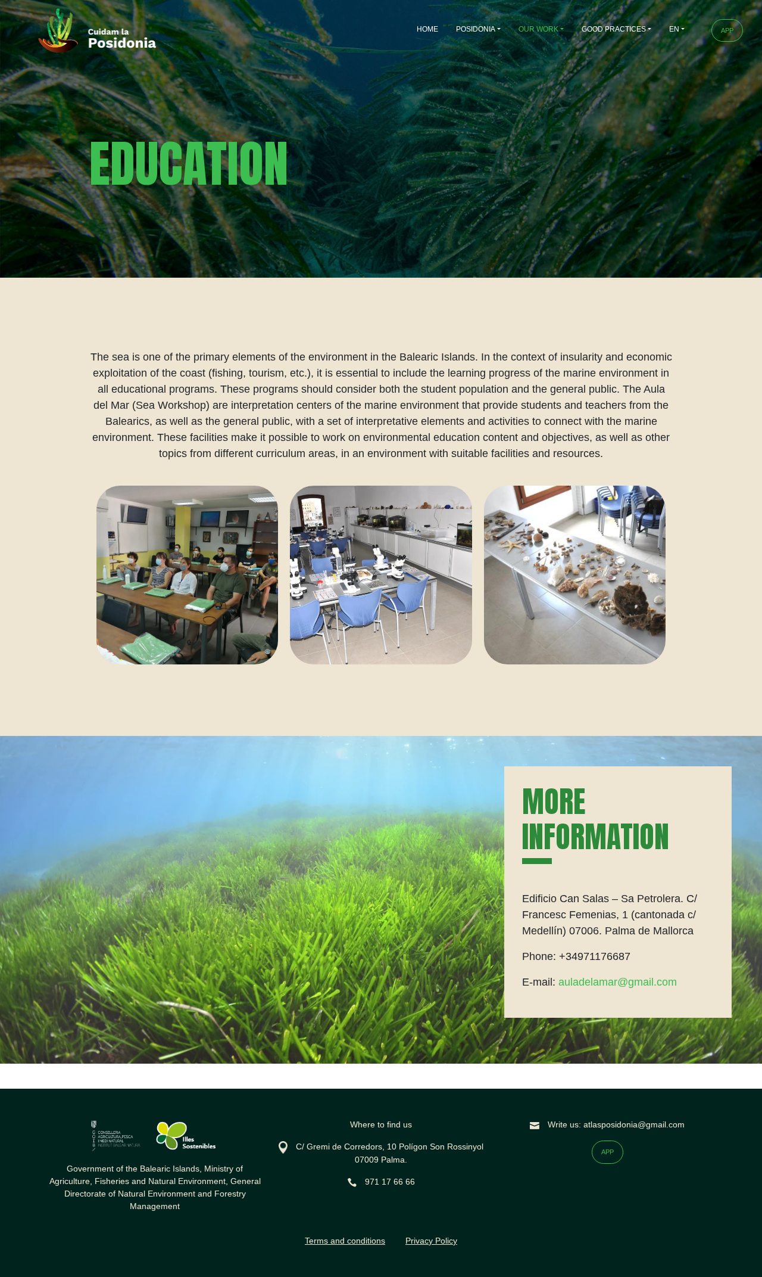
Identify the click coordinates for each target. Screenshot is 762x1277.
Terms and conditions (345, 1240)
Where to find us (381, 1124)
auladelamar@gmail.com (617, 982)
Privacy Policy (431, 1240)
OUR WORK (538, 29)
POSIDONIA (475, 29)
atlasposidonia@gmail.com (634, 1124)
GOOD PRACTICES (614, 29)
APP (727, 30)
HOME (427, 29)
